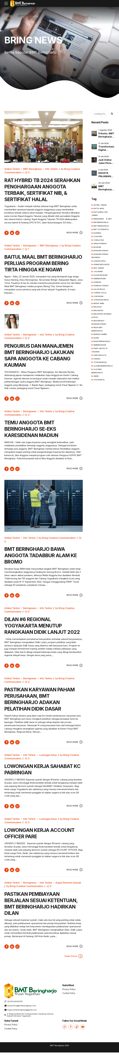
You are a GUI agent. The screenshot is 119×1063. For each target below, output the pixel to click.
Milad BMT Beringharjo (97, 329)
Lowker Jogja (99, 293)
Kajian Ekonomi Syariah (68, 882)
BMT (110, 219)
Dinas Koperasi (100, 244)
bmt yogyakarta (101, 229)
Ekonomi (97, 247)
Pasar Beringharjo (101, 341)
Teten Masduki (100, 362)
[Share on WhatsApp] (17, 233)
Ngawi (96, 338)
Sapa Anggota (99, 355)
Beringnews (29, 245)
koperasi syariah (100, 286)
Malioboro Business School (101, 315)
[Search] (112, 113)
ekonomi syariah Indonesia (99, 256)
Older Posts (70, 956)
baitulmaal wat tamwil (99, 213)
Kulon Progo (99, 289)
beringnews (98, 219)
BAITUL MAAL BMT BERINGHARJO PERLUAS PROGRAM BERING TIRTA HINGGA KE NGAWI (43, 263)
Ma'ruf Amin (98, 303)
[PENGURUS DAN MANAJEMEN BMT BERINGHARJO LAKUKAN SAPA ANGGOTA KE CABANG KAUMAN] (43, 321)
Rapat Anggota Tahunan (99, 350)
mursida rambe (100, 334)
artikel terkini (100, 205)
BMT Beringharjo (32, 169)
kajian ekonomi (100, 275)
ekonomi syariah (100, 251)
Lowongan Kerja (48, 755)
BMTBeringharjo (101, 222)
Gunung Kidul (99, 261)
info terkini (98, 268)
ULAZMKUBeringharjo (103, 366)
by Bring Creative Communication (57, 537)
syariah (96, 359)
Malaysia (97, 307)
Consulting (98, 240)
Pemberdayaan (99, 345)
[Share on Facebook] (6, 233)
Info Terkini (51, 169)
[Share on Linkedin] (12, 233)
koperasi (97, 282)
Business (97, 233)
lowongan (98, 296)
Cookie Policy (68, 993)
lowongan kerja (101, 300)
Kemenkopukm (99, 279)
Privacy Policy (69, 989)
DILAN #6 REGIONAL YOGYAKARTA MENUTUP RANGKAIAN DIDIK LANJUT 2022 (42, 625)
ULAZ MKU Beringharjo (97, 371)
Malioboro (98, 310)
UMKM (96, 376)
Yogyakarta (98, 380)
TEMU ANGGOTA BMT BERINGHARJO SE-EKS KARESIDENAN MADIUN (31, 429)
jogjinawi (98, 272)
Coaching (97, 236)
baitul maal (98, 208)
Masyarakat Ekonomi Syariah (98, 322)
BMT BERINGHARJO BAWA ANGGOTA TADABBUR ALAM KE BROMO (40, 555)
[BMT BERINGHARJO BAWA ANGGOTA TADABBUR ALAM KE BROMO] (43, 506)
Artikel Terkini (12, 169)
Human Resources (101, 264)
